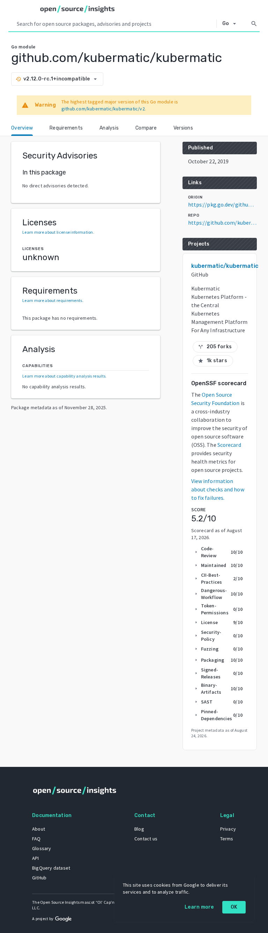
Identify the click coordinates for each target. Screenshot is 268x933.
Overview (22, 128)
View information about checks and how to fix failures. (217, 489)
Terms (226, 838)
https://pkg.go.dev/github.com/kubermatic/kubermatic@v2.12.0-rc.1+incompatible (222, 204)
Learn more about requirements (52, 300)
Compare (146, 128)
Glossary (41, 848)
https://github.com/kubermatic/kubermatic (222, 222)
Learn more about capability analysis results (63, 376)
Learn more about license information (57, 232)
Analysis (109, 128)
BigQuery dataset (51, 868)
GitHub (39, 877)
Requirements (66, 128)
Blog (139, 829)
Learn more (199, 907)
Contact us (145, 838)
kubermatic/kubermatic (224, 266)
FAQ (36, 838)
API (35, 858)
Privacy (228, 829)
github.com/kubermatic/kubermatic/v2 (103, 109)
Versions (183, 128)
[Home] (77, 9)
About (38, 829)
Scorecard (229, 444)
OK (234, 907)
